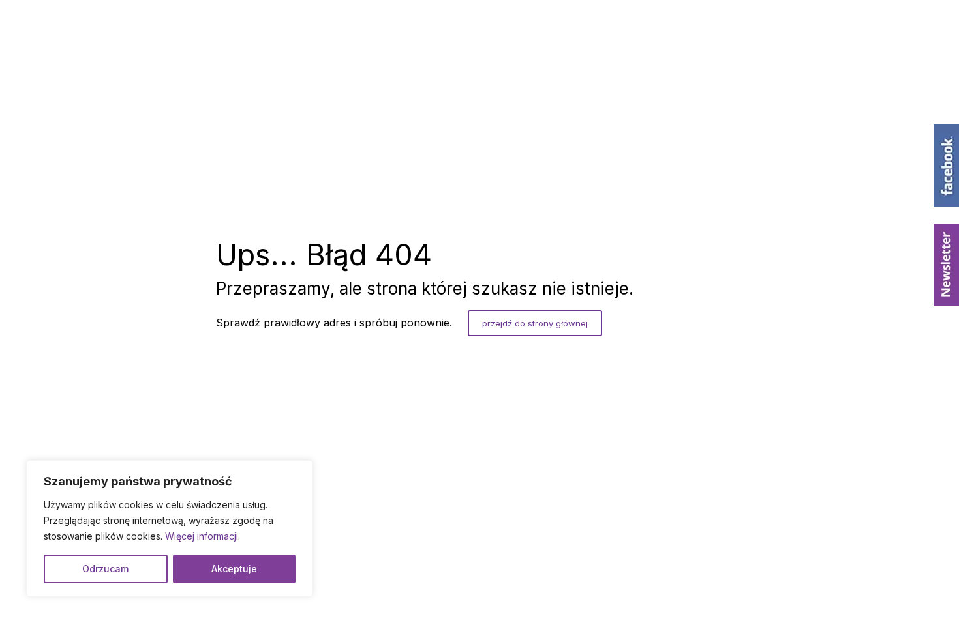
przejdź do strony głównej (535, 323)
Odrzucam (105, 568)
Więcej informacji (201, 536)
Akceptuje (234, 568)
